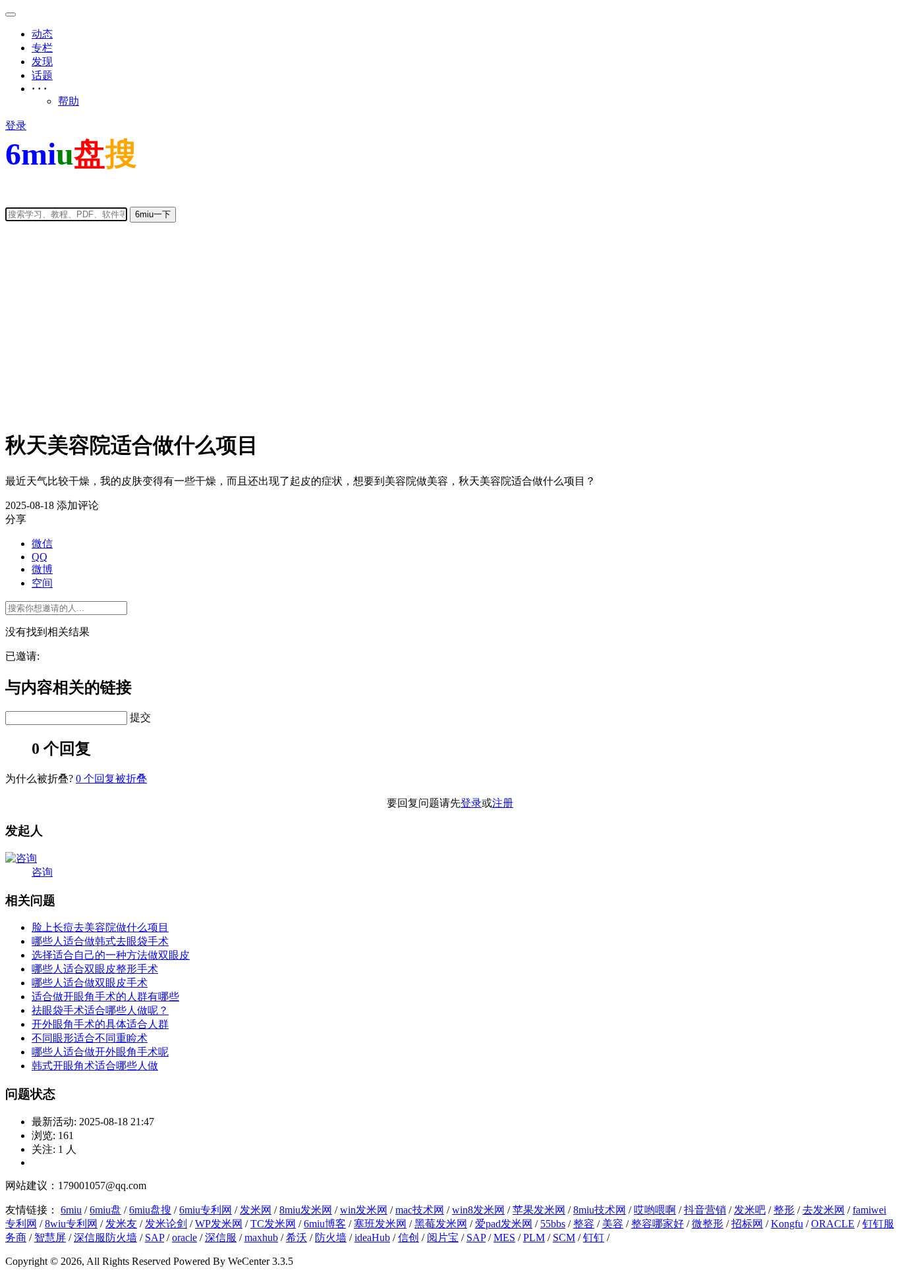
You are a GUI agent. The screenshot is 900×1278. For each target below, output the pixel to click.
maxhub (261, 1237)
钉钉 (593, 1237)
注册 (502, 803)
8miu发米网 (305, 1209)
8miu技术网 (599, 1209)
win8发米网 (478, 1209)
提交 (140, 717)
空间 (42, 583)
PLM (534, 1237)
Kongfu (787, 1223)
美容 (612, 1223)
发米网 (255, 1209)
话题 (42, 75)
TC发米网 (273, 1223)
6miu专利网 (205, 1209)
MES (504, 1237)
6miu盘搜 (150, 1209)
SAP (154, 1237)
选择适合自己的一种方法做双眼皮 (111, 955)
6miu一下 (153, 214)
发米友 (121, 1223)
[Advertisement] (450, 325)
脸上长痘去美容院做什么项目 (100, 927)
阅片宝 (443, 1237)
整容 (583, 1223)
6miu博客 (325, 1223)
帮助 (68, 101)
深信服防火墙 (105, 1237)
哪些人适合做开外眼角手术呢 (100, 1051)
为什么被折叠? (39, 778)
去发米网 (823, 1209)
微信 (42, 543)
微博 (42, 569)
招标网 (747, 1223)
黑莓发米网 (440, 1223)
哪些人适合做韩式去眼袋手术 (100, 941)
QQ (39, 556)
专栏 (42, 47)
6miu (71, 1209)
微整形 (707, 1223)
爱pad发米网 (503, 1223)
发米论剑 (166, 1223)
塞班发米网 (380, 1223)
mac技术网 (419, 1209)
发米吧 (750, 1209)
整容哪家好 (657, 1223)
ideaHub (372, 1237)
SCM (564, 1237)
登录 (15, 125)
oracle (184, 1237)
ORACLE (833, 1223)
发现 (42, 61)
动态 (42, 34)
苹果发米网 (539, 1209)
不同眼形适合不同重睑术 (90, 1038)
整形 (784, 1209)
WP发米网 (218, 1223)
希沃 (296, 1237)
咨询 (42, 872)
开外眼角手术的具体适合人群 (100, 1024)
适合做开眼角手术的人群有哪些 (105, 996)
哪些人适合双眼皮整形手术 (95, 968)
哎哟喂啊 (655, 1209)
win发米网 (363, 1209)
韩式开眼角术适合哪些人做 (95, 1065)
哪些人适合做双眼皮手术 (90, 982)
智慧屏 (50, 1237)
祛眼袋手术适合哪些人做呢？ (100, 1010)
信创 (408, 1237)
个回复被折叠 (111, 778)
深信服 (221, 1237)
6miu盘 (105, 1209)
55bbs (552, 1223)
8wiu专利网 (71, 1223)
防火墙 (331, 1237)
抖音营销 (705, 1209)
